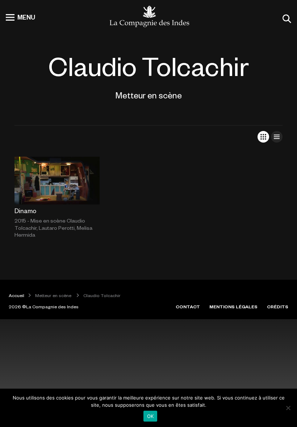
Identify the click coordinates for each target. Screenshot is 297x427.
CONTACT (188, 306)
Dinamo (25, 211)
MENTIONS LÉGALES (233, 306)
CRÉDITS (277, 306)
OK (150, 416)
